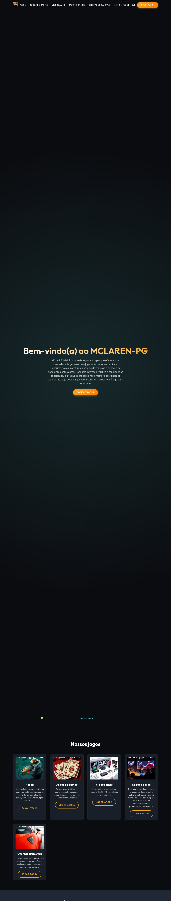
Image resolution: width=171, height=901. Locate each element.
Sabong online (77, 5)
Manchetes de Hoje (124, 5)
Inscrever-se (148, 5)
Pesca (23, 5)
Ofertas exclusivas (99, 5)
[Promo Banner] (85, 723)
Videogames (58, 5)
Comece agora (86, 392)
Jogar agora (30, 808)
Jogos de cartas (39, 5)
